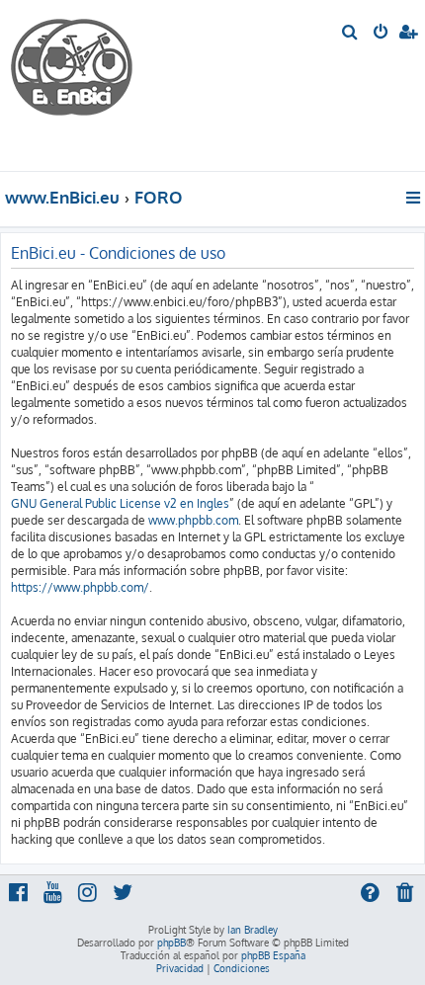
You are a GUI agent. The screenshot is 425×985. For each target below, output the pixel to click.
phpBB (171, 942)
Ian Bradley (252, 930)
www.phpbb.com (193, 520)
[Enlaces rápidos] (414, 197)
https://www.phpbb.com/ (80, 587)
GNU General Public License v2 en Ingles (120, 503)
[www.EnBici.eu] (84, 85)
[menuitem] (350, 33)
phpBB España (273, 955)
